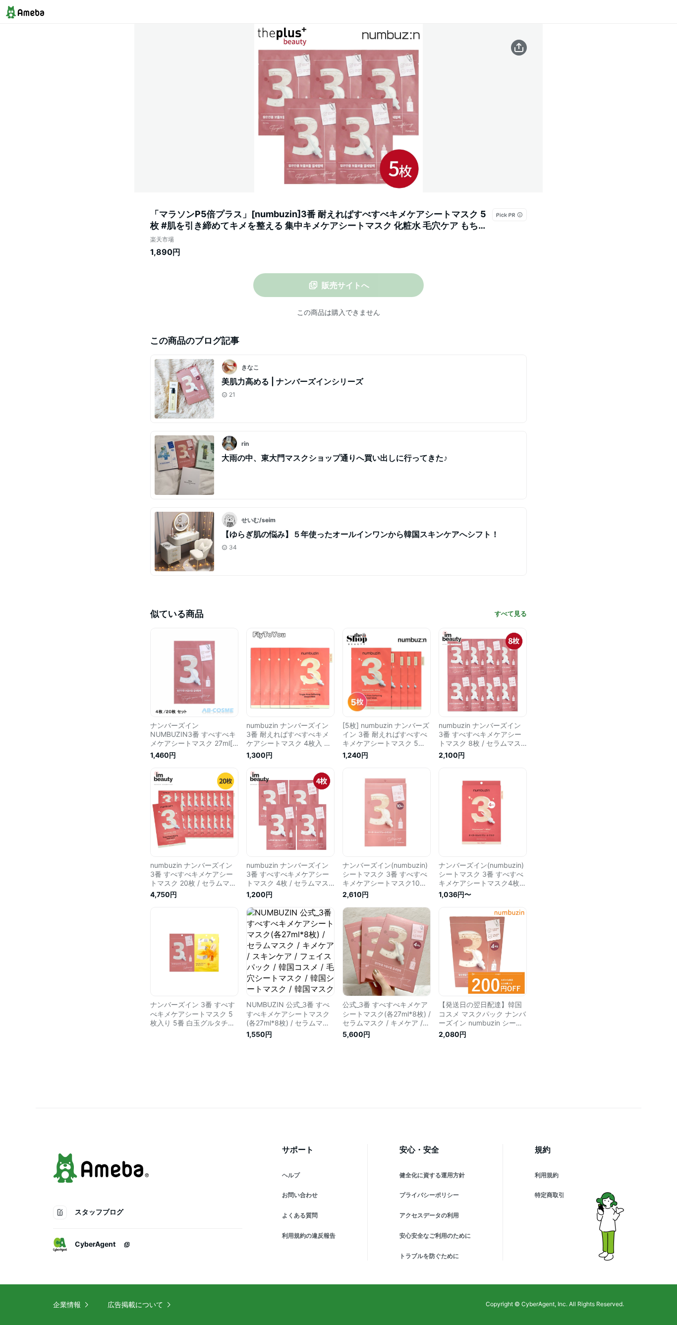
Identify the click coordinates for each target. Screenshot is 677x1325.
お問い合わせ (300, 1195)
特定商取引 (549, 1195)
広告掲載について (135, 1304)
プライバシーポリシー (429, 1195)
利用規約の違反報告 (309, 1235)
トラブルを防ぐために (429, 1256)
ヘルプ (291, 1175)
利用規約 (547, 1175)
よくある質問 (300, 1215)
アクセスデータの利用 (429, 1215)
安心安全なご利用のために (435, 1235)
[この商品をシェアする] (519, 48)
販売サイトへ (345, 285)
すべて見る (511, 613)
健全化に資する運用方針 (432, 1175)
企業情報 (67, 1304)
